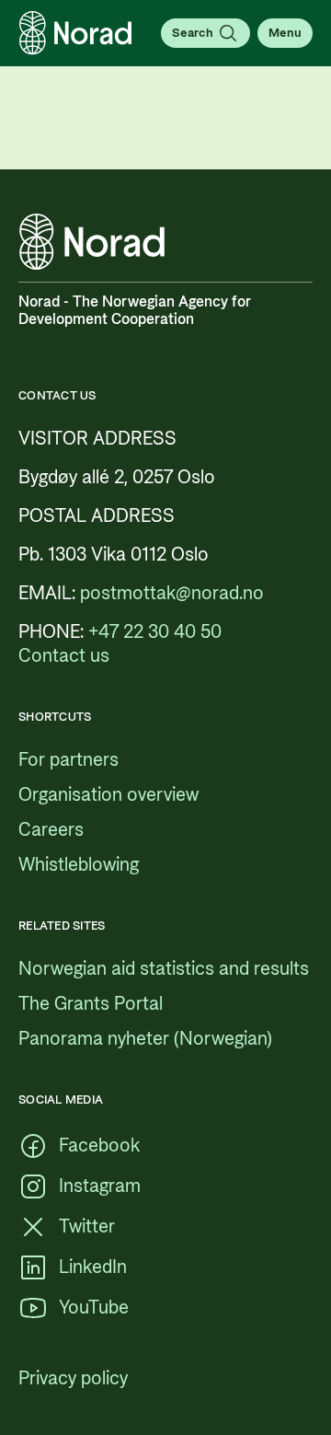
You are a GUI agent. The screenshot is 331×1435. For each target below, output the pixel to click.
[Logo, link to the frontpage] (75, 33)
